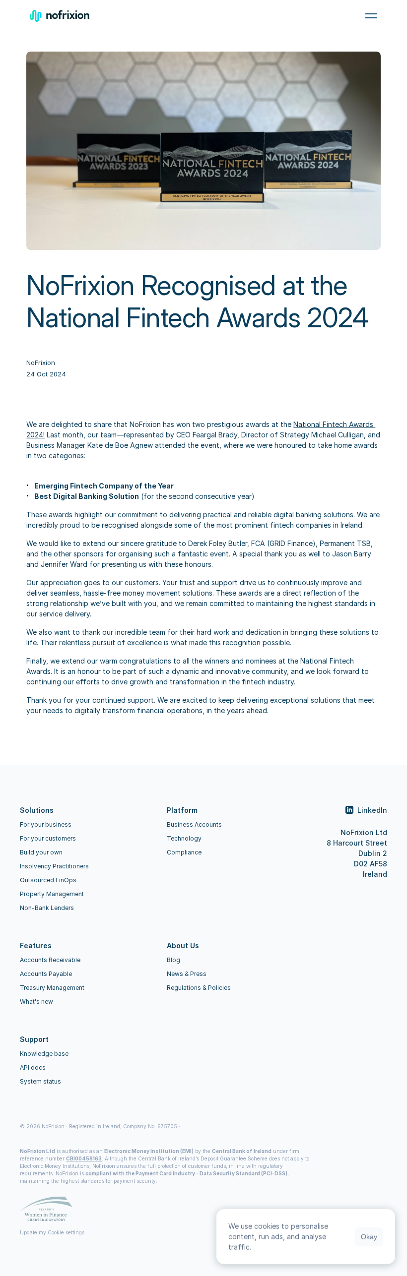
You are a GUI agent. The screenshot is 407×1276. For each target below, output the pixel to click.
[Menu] (371, 16)
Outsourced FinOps (48, 880)
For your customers (48, 838)
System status (40, 1081)
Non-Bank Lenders (47, 907)
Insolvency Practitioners (54, 866)
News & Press (186, 973)
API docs (33, 1067)
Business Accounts (194, 824)
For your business (45, 824)
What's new (36, 1001)
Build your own (41, 852)
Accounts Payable (46, 973)
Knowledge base (44, 1053)
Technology (184, 838)
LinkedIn (372, 810)
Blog (173, 960)
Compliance (184, 852)
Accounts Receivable (50, 960)
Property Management (52, 894)
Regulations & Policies (199, 987)
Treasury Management (52, 987)
